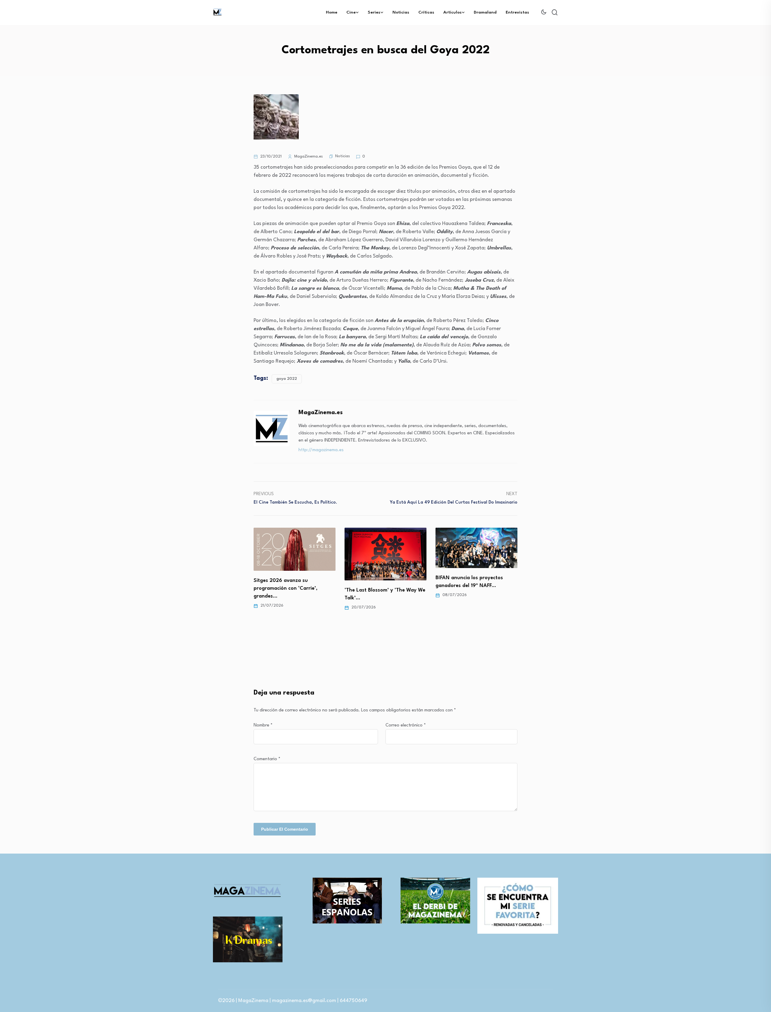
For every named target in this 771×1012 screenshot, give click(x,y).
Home (331, 12)
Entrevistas (517, 12)
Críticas (426, 12)
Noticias (400, 12)
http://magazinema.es (321, 450)
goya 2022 (286, 379)
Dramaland (485, 12)
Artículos (452, 12)
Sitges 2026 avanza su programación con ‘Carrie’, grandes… (285, 588)
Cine (351, 12)
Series (374, 12)
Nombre (263, 725)
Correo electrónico (406, 725)
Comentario (267, 759)
